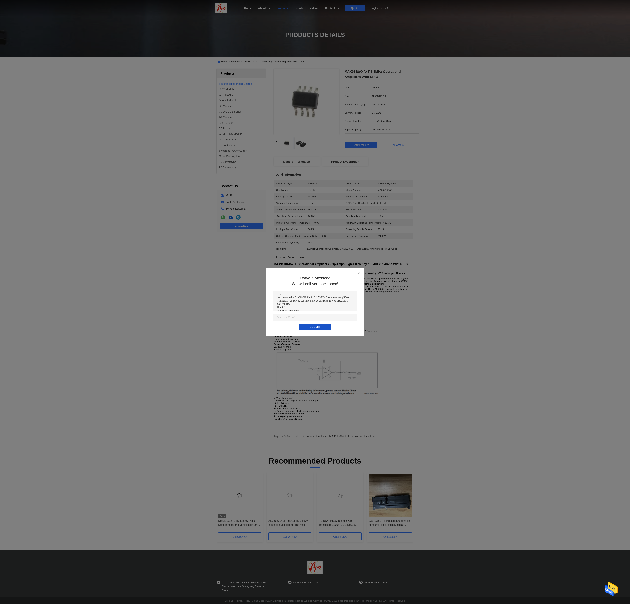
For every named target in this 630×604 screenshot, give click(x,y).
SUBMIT (315, 326)
